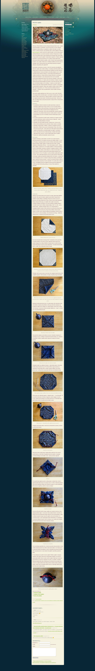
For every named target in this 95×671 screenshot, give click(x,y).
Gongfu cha (23, 39)
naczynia (45, 600)
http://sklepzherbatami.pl (37, 623)
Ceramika (23, 35)
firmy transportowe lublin (38, 636)
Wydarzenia (23, 57)
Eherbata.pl (66, 28)
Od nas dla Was (24, 53)
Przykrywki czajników (37, 595)
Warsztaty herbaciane (25, 56)
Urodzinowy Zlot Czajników (38, 594)
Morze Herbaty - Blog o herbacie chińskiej (48, 7)
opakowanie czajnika (56, 600)
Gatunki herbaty (24, 38)
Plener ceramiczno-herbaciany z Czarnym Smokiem (42, 661)
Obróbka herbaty (24, 51)
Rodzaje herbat (24, 55)
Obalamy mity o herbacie (25, 50)
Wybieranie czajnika (37, 592)
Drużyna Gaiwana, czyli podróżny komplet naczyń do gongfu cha (44, 662)
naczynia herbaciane (50, 600)
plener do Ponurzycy (36, 52)
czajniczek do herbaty (38, 600)
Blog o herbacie (48, 15)
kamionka (42, 600)
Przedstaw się (35, 642)
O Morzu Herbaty (62, 17)
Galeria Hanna (67, 31)
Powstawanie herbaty (43, 17)
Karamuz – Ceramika (68, 32)
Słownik (56, 17)
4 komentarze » (35, 24)
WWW (34, 646)
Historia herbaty (24, 42)
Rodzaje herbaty (35, 17)
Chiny (22, 36)
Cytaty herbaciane (24, 37)
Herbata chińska (28, 17)
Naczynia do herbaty (24, 48)
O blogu (23, 49)
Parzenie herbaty (51, 17)
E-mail (34, 644)
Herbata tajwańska (24, 41)
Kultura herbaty (24, 44)
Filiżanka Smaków (67, 29)
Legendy (23, 45)
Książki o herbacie (24, 43)
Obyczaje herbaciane (25, 52)
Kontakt (68, 17)
